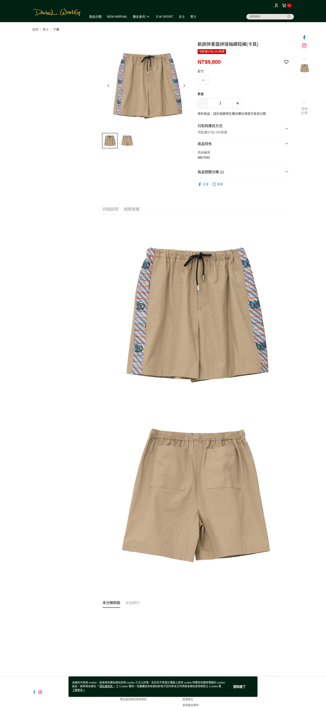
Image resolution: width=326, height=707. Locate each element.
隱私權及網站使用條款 (133, 699)
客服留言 (188, 699)
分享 (205, 184)
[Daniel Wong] (56, 11)
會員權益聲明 (190, 705)
